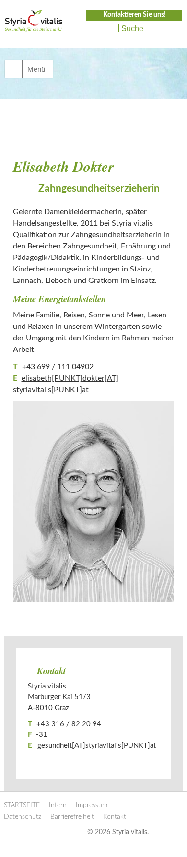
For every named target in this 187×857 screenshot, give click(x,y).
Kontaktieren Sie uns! (134, 14)
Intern (58, 805)
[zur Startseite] (33, 23)
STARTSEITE (22, 805)
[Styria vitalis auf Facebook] (90, 29)
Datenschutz (22, 816)
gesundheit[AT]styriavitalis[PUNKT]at (96, 745)
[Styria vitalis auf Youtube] (106, 29)
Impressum (91, 805)
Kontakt (114, 816)
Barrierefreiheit (72, 816)
